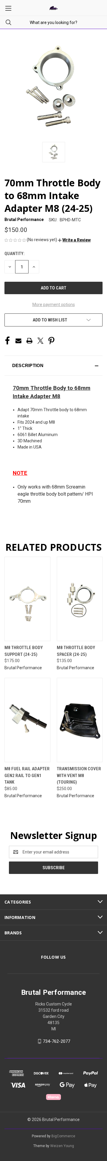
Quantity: (14, 253)
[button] (74, 240)
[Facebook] (7, 341)
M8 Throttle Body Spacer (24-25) (76, 651)
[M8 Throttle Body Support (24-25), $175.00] (27, 599)
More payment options (53, 304)
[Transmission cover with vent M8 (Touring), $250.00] (80, 720)
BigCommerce (63, 1136)
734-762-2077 (56, 1041)
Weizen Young (62, 1146)
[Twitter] (40, 341)
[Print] (29, 341)
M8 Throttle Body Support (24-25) (23, 651)
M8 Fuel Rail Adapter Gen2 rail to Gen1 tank (27, 775)
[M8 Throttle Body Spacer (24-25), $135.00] (80, 599)
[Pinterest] (51, 341)
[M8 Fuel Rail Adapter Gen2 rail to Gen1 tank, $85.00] (27, 720)
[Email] (18, 341)
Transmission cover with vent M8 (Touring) (79, 775)
